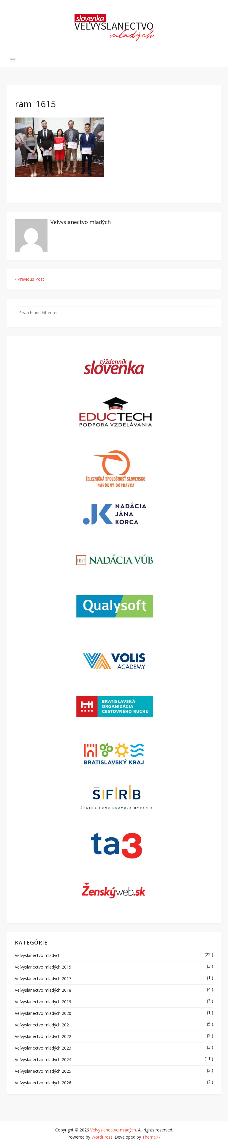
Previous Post (30, 279)
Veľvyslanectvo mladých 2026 (43, 1082)
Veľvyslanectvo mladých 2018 (43, 990)
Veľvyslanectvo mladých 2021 (43, 1025)
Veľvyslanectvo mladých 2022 (43, 1036)
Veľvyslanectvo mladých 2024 (43, 1059)
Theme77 (151, 1137)
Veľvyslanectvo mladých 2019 (43, 1001)
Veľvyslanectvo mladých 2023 (43, 1048)
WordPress (102, 1137)
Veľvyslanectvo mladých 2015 (43, 967)
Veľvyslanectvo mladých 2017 (43, 978)
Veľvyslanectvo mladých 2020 (43, 1013)
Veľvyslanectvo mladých (80, 222)
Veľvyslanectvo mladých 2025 (43, 1071)
